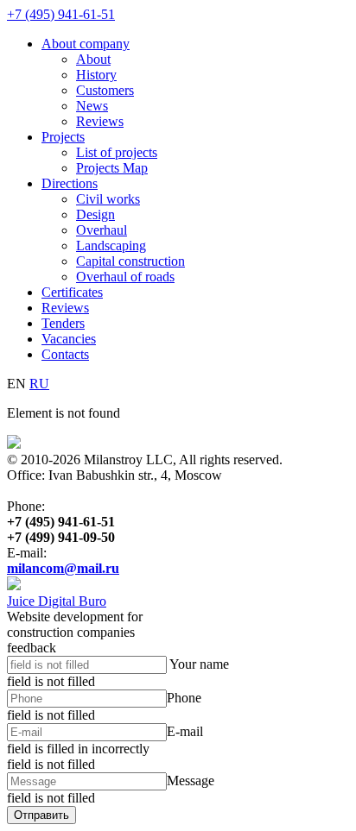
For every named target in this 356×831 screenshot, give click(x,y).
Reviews (100, 121)
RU (39, 383)
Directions (69, 183)
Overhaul (101, 230)
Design (95, 214)
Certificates (72, 292)
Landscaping (111, 245)
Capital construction (130, 261)
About (93, 59)
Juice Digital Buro (56, 601)
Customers (105, 90)
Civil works (108, 199)
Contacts (65, 354)
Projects (63, 136)
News (92, 105)
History (96, 74)
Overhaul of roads (125, 276)
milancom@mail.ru (63, 568)
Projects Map (112, 168)
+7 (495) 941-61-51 (61, 14)
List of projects (116, 152)
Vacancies (68, 338)
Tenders (63, 323)
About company (85, 43)
